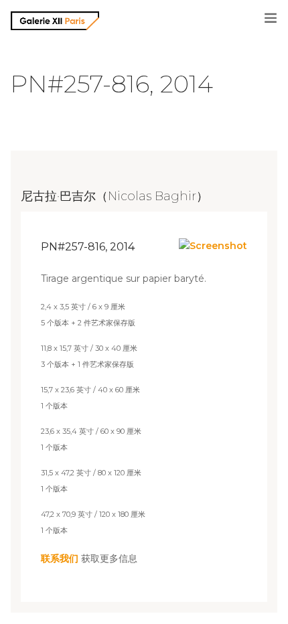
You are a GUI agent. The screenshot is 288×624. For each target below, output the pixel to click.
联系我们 (59, 558)
